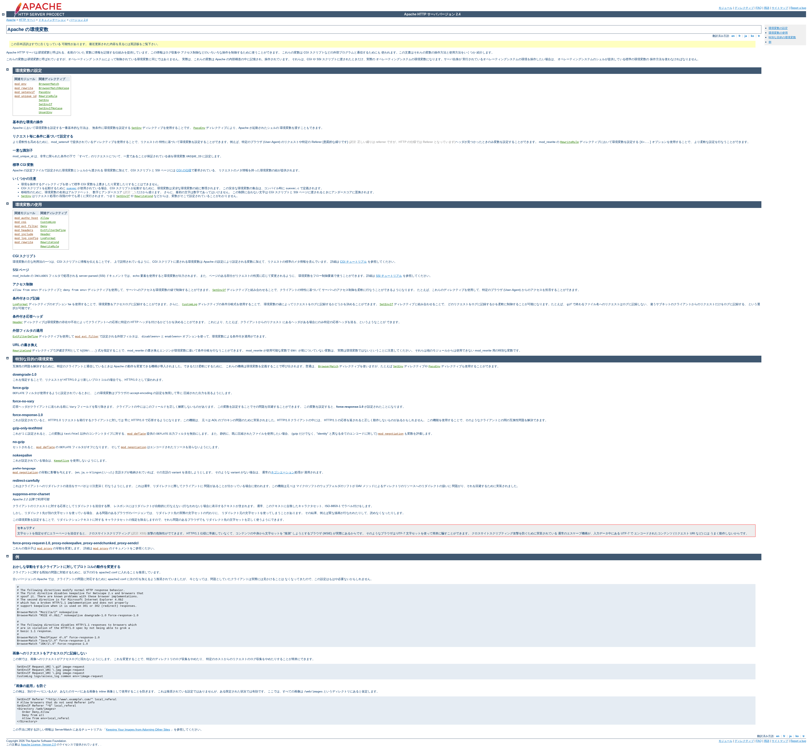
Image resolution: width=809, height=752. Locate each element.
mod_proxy (44, 548)
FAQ (759, 7)
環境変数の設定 (778, 28)
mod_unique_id (25, 96)
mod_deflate (136, 433)
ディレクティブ (744, 7)
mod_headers (24, 230)
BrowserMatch (49, 84)
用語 (766, 7)
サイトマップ (780, 7)
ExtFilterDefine (53, 230)
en (733, 35)
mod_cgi (20, 222)
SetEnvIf (45, 104)
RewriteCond (143, 196)
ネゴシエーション (283, 472)
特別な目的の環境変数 (782, 37)
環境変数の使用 (778, 32)
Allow (44, 218)
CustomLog (48, 222)
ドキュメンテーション (52, 19)
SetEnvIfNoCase (50, 108)
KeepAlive (61, 460)
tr (759, 35)
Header (45, 234)
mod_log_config (26, 238)
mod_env (20, 84)
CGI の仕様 (183, 170)
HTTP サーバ (27, 19)
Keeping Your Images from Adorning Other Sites (138, 729)
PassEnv (45, 92)
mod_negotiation (390, 433)
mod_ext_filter (26, 226)
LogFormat (48, 238)
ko (752, 35)
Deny (43, 226)
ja (746, 35)
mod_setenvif (25, 92)
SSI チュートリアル (389, 275)
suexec (71, 188)
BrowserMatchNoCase (54, 88)
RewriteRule (48, 96)
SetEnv (44, 100)
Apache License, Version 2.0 (38, 744)
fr (739, 35)
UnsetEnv (45, 112)
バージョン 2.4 (78, 19)
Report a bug (798, 7)
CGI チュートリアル (353, 261)
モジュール (725, 7)
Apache (11, 19)
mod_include (24, 234)
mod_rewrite (24, 88)
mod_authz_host (26, 218)
